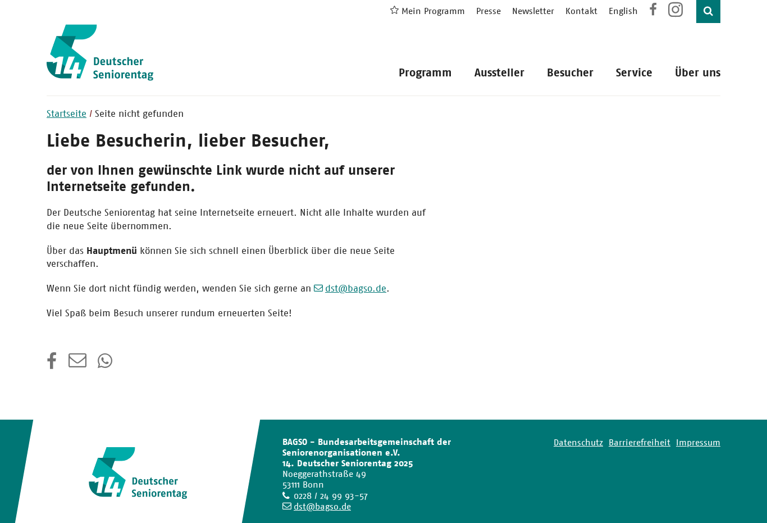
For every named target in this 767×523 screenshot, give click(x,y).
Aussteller (499, 72)
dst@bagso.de (355, 288)
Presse (488, 11)
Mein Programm (433, 11)
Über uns (697, 72)
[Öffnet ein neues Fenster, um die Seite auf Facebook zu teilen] (52, 364)
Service (634, 72)
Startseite (66, 113)
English (623, 11)
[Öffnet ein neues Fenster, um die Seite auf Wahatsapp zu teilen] (106, 364)
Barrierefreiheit (639, 442)
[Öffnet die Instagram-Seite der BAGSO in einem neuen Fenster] (676, 13)
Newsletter (533, 11)
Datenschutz (578, 442)
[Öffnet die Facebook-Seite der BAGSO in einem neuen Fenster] (653, 11)
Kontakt (581, 11)
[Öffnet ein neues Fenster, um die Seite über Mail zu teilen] (77, 364)
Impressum (698, 442)
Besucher (570, 72)
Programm (425, 72)
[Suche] (708, 11)
